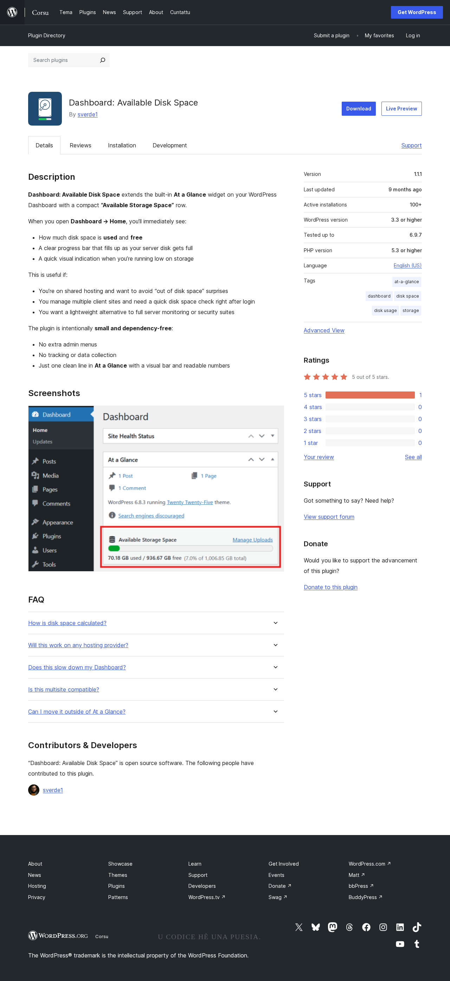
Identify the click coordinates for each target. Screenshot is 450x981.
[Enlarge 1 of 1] (274, 415)
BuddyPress (366, 897)
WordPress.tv (207, 897)
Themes (117, 875)
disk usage (385, 310)
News (34, 875)
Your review (319, 456)
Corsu (101, 936)
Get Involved (284, 864)
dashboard (379, 296)
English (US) (408, 265)
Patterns (118, 897)
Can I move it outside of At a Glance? (77, 711)
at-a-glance (406, 281)
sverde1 (88, 114)
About (35, 864)
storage (411, 310)
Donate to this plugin (331, 587)
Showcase (120, 864)
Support (411, 145)
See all (413, 456)
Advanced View (324, 330)
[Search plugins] (103, 60)
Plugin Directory (46, 35)
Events (276, 875)
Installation (122, 145)
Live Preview (401, 109)
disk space (407, 296)
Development (170, 145)
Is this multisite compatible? (63, 689)
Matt (357, 875)
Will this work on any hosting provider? (78, 645)
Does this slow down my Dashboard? (77, 667)
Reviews (80, 145)
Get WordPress (417, 12)
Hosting (37, 886)
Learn (194, 864)
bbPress (361, 886)
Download (358, 109)
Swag (278, 897)
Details (44, 145)
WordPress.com (370, 864)
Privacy (36, 897)
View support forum (329, 516)
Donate (280, 886)
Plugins (116, 886)
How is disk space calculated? (67, 623)
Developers (202, 886)
